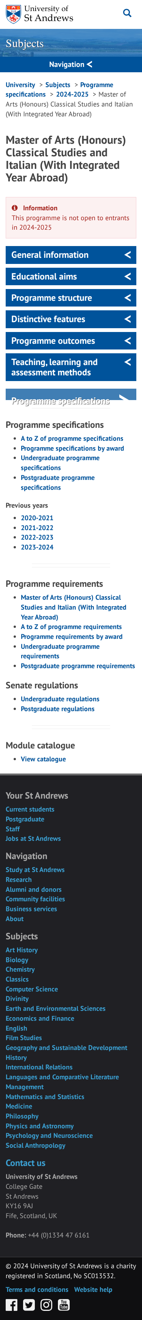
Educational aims (44, 276)
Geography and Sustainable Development (66, 1047)
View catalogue (43, 759)
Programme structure (51, 297)
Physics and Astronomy (40, 1125)
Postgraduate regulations (58, 708)
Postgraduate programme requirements (78, 665)
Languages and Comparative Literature (62, 1076)
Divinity (17, 998)
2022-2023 (37, 537)
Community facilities (35, 898)
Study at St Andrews (35, 869)
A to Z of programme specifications (72, 438)
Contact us (25, 1163)
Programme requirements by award (72, 636)
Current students (30, 809)
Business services (31, 908)
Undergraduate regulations (60, 698)
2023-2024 (37, 547)
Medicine (19, 1106)
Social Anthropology (36, 1145)
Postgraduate (25, 819)
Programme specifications (60, 401)
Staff (13, 828)
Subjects (25, 42)
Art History (22, 949)
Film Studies (24, 1037)
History (16, 1057)
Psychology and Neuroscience (49, 1135)
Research (19, 879)
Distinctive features (48, 319)
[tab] (71, 255)
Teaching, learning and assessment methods (54, 367)
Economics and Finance (40, 1018)
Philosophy (22, 1116)
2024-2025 (72, 94)
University (20, 84)
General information (50, 255)
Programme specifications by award (72, 448)
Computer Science (32, 989)
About (14, 918)
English (16, 1028)
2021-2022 (37, 527)
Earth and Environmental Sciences (56, 1008)
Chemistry (20, 969)
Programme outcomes (53, 340)
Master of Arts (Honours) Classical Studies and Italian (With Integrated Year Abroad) (73, 607)
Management (25, 1086)
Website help (93, 1289)
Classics (17, 979)
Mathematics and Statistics (45, 1096)
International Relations (39, 1067)
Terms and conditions (37, 1289)
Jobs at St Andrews (33, 838)
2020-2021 (37, 517)
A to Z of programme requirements (71, 626)
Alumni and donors (34, 889)
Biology (17, 959)
